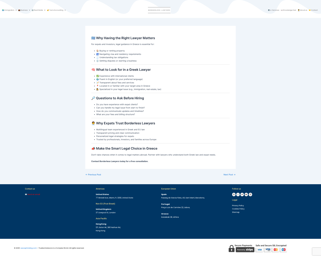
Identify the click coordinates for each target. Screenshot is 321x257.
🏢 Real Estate (37, 10)
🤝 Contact (313, 10)
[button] (9, 10)
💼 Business (23, 10)
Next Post (229, 175)
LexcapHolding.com (29, 248)
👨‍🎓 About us (302, 10)
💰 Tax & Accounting (55, 10)
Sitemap (235, 212)
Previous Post (93, 175)
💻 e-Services (273, 10)
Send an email (33, 194)
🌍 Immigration (8, 10)
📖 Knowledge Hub (288, 10)
